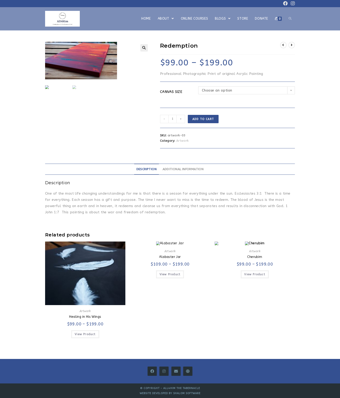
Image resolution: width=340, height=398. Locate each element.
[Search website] (290, 18)
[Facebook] (152, 371)
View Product (85, 334)
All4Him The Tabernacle (181, 388)
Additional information (183, 169)
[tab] (146, 169)
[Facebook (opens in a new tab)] (285, 3)
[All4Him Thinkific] (187, 371)
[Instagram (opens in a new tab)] (292, 3)
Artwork (182, 140)
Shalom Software (187, 393)
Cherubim (254, 257)
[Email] (176, 371)
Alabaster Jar (170, 257)
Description (146, 169)
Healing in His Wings (85, 317)
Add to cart (203, 119)
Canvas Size (171, 92)
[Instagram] (164, 371)
